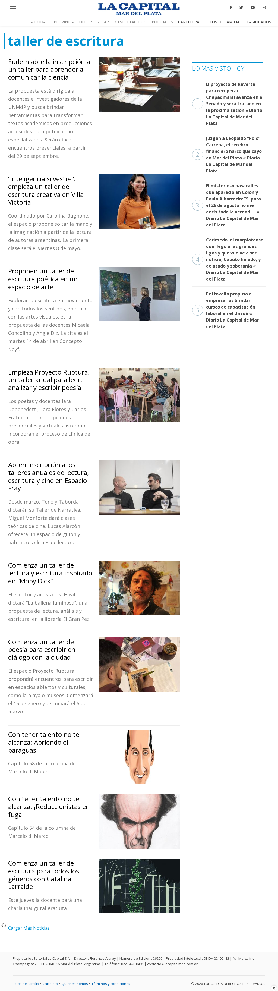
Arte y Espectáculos (125, 21)
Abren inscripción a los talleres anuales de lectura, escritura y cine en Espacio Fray (48, 476)
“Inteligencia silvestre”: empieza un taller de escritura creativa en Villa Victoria (46, 190)
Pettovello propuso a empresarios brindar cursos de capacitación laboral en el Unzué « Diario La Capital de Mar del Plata (227, 310)
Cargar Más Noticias (29, 928)
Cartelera (188, 21)
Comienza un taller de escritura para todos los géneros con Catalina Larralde (43, 874)
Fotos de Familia (221, 21)
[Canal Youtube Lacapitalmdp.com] (252, 7)
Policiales (162, 21)
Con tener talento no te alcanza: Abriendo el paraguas (43, 742)
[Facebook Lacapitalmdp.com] (230, 7)
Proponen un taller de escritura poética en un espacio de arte (43, 278)
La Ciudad (38, 21)
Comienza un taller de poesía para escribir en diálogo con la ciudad (41, 649)
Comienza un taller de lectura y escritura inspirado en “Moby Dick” (50, 573)
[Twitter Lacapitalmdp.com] (241, 7)
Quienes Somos (75, 983)
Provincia (64, 21)
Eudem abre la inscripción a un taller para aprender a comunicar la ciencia (49, 69)
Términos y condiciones (110, 983)
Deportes (89, 21)
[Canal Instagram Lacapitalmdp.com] (264, 7)
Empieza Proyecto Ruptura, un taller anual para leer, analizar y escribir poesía (49, 379)
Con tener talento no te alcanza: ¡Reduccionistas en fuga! (49, 806)
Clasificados (258, 21)
